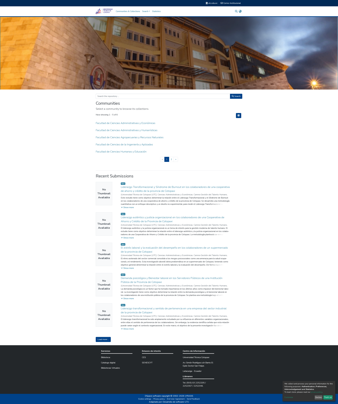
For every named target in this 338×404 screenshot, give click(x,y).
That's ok (328, 397)
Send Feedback (193, 399)
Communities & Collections (128, 11)
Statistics (156, 11)
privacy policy (316, 392)
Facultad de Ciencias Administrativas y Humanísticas (126, 130)
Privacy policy (159, 399)
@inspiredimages (328, 88)
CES (144, 357)
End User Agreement (176, 399)
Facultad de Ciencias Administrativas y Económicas (125, 123)
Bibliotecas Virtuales (110, 368)
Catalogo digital (108, 362)
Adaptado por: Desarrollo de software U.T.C (169, 401)
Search (237, 96)
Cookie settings (144, 399)
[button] (240, 11)
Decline (318, 397)
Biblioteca (105, 357)
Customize (288, 397)
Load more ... (103, 339)
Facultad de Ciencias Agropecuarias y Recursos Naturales (129, 137)
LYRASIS (189, 395)
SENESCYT (147, 362)
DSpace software (153, 395)
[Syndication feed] (238, 115)
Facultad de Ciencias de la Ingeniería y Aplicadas (124, 144)
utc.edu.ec (212, 3)
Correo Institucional (232, 3)
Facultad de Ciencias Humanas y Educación (121, 151)
